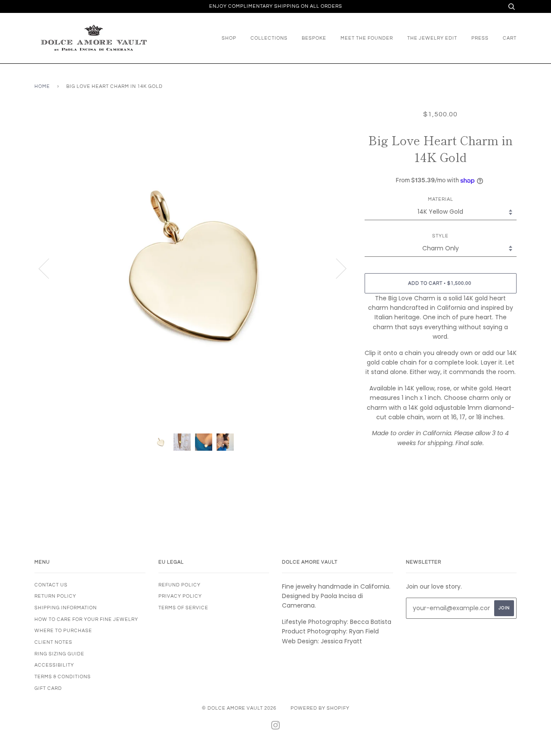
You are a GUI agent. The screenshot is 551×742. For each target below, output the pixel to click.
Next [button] (336, 268)
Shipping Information (65, 607)
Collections (269, 38)
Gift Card (48, 688)
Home (42, 86)
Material (440, 199)
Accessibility (54, 665)
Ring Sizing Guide (59, 654)
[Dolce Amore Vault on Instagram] (275, 727)
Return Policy (55, 596)
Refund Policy (179, 585)
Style (440, 236)
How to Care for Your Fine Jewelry (86, 619)
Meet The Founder (367, 38)
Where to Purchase (63, 630)
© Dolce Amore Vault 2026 (239, 708)
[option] (193, 268)
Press (480, 38)
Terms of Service (183, 607)
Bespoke (314, 38)
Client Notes (53, 642)
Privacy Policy (180, 596)
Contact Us (51, 585)
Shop (229, 38)
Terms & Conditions (62, 676)
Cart (510, 38)
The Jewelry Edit (432, 38)
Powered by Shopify (320, 708)
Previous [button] (49, 268)
